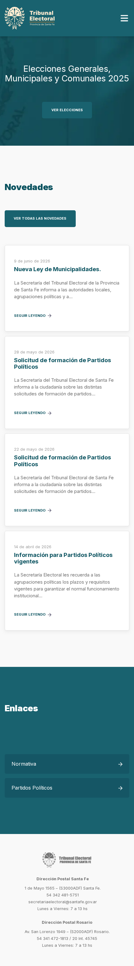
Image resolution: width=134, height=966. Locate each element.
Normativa (24, 764)
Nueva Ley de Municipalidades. (57, 269)
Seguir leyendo (29, 315)
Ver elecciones (67, 110)
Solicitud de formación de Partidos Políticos (62, 363)
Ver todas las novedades (40, 218)
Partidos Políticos (32, 788)
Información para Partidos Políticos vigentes (63, 558)
